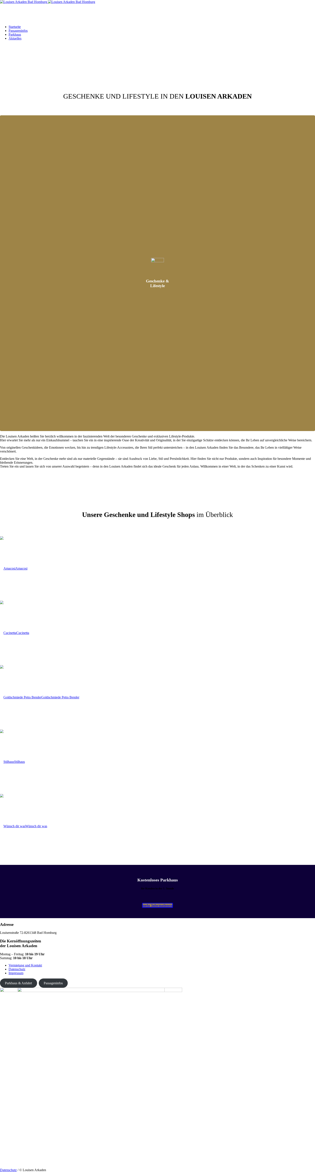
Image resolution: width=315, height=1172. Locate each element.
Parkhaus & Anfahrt (18, 983)
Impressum (16, 973)
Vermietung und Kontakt (25, 965)
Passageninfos (53, 983)
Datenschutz (17, 969)
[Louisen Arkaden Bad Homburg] (47, 2)
